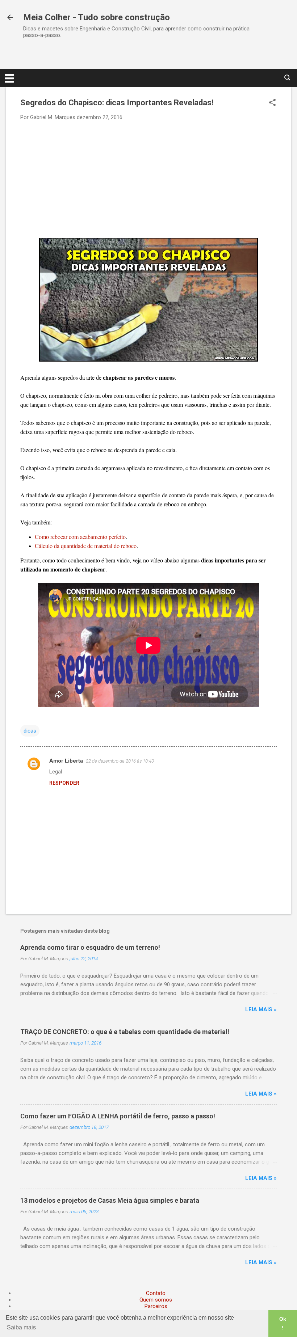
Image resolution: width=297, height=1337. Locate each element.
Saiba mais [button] (21, 1327)
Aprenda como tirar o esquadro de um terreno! (90, 947)
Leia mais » (261, 1009)
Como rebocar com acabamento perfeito (80, 536)
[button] (272, 103)
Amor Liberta (66, 761)
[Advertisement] (148, 178)
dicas (30, 730)
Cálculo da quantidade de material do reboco (86, 545)
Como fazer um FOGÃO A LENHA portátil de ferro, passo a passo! (117, 1116)
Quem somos (155, 1299)
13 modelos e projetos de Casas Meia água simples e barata (109, 1200)
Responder (64, 783)
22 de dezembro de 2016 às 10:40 (120, 761)
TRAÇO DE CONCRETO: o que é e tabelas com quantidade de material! (124, 1032)
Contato (156, 1293)
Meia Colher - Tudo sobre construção (96, 17)
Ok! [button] (282, 1323)
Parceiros (156, 1306)
